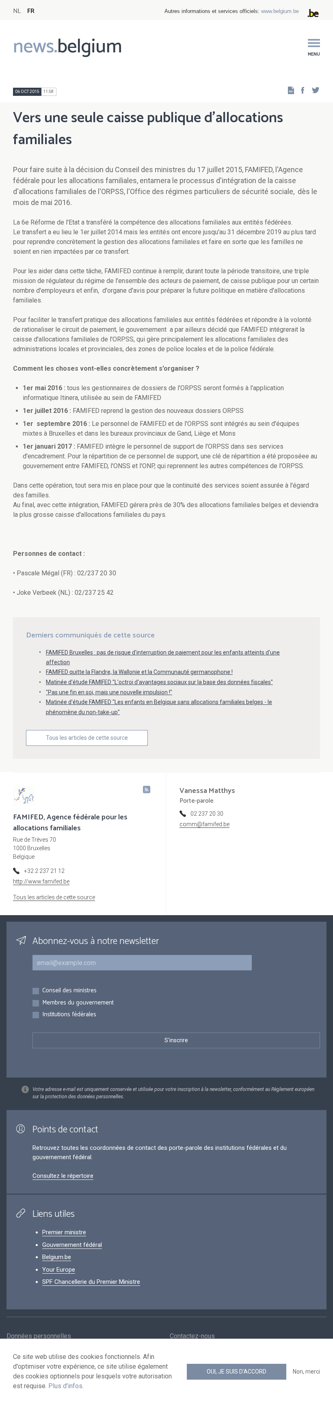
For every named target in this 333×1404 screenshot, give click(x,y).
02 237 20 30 (206, 813)
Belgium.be (56, 1257)
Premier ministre (64, 1232)
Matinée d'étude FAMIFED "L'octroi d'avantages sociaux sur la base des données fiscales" (159, 682)
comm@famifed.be (204, 824)
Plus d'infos (65, 1386)
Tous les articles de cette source (87, 737)
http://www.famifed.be (41, 881)
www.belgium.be (280, 11)
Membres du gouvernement (78, 1003)
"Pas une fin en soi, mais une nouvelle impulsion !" (109, 692)
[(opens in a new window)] (300, 89)
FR (31, 11)
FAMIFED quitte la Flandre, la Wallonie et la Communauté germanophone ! (139, 672)
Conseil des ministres (69, 991)
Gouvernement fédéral (72, 1244)
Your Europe (58, 1269)
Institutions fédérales (69, 1015)
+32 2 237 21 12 (44, 871)
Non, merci (306, 1371)
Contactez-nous (192, 1336)
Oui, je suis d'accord (236, 1371)
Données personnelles (38, 1336)
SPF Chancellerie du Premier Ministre (91, 1281)
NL (17, 11)
